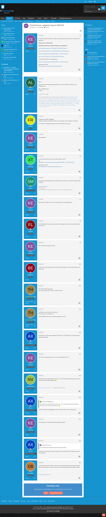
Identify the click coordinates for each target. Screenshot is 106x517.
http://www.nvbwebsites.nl (45, 387)
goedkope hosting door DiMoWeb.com (55, 507)
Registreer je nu (51, 489)
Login (85, 1)
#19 (80, 462)
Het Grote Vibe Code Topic (10, 57)
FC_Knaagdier (7, 43)
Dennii (5, 47)
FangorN (89, 59)
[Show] (99, 9)
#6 (80, 177)
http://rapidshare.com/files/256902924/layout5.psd (50, 66)
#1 (80, 35)
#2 (80, 78)
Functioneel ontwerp (92, 52)
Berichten (27, 51)
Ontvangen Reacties (29, 301)
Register (90, 1)
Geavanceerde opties (88, 11)
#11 (80, 285)
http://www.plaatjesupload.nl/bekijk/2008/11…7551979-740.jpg (53, 53)
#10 (80, 264)
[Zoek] (94, 1)
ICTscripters (89, 33)
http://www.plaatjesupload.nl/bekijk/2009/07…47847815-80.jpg (53, 61)
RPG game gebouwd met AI (10, 49)
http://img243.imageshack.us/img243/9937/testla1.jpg (51, 56)
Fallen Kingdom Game (9, 33)
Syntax (5, 31)
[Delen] (80, 31)
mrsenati (5, 39)
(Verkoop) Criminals (8, 53)
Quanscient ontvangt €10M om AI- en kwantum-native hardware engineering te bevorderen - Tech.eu (95, 30)
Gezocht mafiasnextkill (9, 37)
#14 (80, 354)
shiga (5, 77)
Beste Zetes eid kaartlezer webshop (65, 508)
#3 (80, 116)
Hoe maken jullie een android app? (12, 41)
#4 (80, 134)
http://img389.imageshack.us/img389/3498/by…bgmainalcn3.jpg (54, 51)
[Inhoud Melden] (79, 69)
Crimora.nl (6, 45)
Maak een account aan (56, 493)
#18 (80, 440)
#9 (80, 242)
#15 (80, 375)
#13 (80, 332)
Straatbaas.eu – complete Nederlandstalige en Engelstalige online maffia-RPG (11, 69)
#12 (80, 309)
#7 (80, 199)
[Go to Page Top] (103, 515)
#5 (80, 156)
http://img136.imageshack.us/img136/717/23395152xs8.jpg (52, 48)
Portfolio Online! (43, 186)
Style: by (53, 511)
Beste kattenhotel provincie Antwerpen (47, 508)
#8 (80, 221)
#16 (80, 397)
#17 (80, 419)
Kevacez (33, 27)
